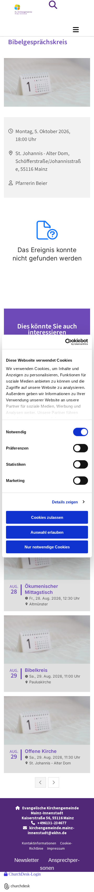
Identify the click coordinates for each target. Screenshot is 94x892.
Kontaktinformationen (39, 843)
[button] (47, 29)
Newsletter (26, 860)
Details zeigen (65, 501)
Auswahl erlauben (47, 532)
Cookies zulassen (47, 517)
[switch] (80, 448)
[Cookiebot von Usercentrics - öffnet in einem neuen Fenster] (66, 341)
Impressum (56, 848)
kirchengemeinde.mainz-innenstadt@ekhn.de (51, 830)
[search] (53, 5)
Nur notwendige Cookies (47, 547)
